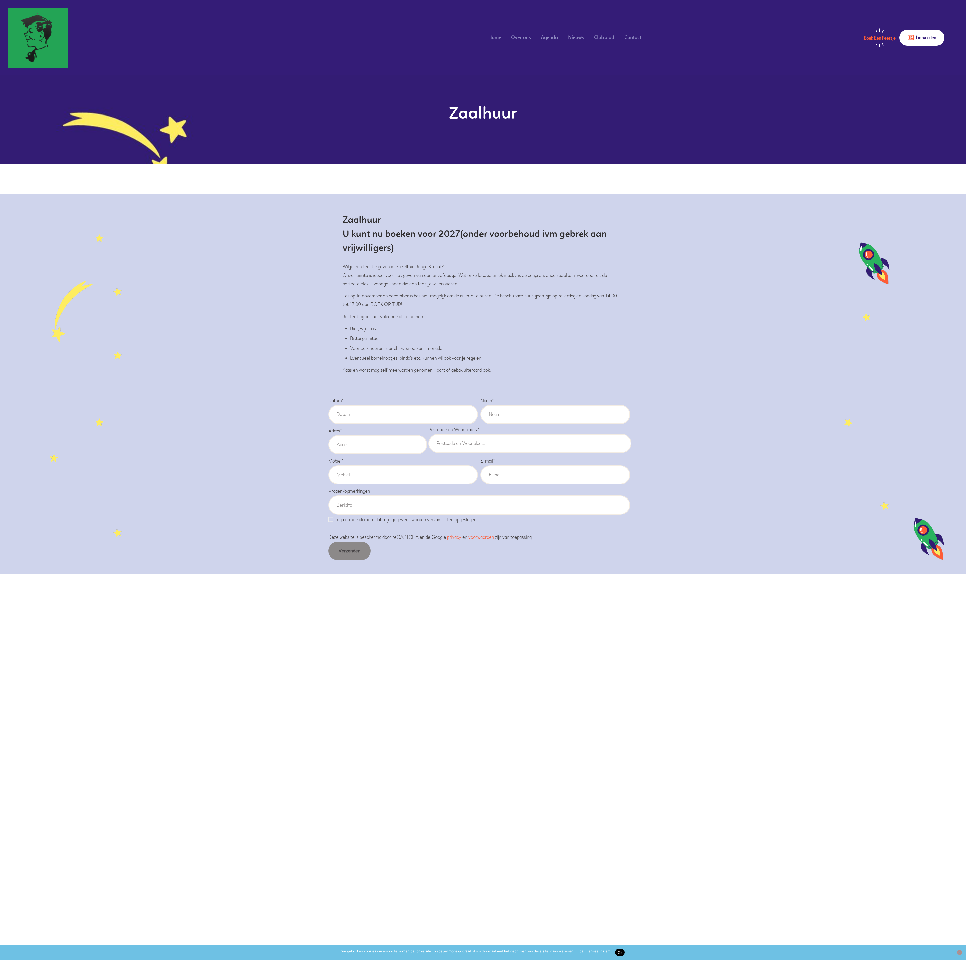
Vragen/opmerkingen (349, 491)
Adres (335, 431)
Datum (336, 400)
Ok (620, 952)
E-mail (487, 461)
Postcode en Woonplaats (454, 429)
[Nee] (959, 952)
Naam (487, 400)
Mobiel (335, 461)
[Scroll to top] (948, 942)
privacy (454, 537)
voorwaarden (481, 537)
